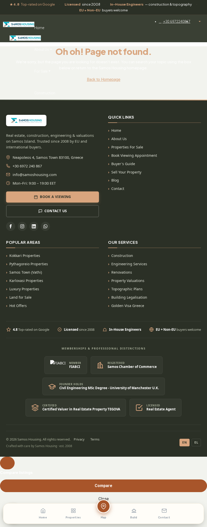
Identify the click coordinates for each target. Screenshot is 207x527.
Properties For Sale (127, 147)
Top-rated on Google (32, 4)
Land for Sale (20, 297)
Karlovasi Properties (26, 280)
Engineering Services (129, 263)
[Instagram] (22, 226)
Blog (115, 180)
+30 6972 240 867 (27, 165)
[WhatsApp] (45, 226)
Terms (94, 439)
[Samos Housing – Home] (18, 23)
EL (196, 442)
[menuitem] (174, 21)
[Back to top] (7, 463)
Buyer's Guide (123, 163)
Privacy (79, 439)
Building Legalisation (129, 297)
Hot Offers (18, 305)
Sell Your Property (126, 172)
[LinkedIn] (33, 226)
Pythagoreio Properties (28, 263)
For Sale (40, 71)
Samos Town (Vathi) (25, 272)
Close (103, 498)
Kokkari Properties (24, 255)
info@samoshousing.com (35, 174)
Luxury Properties (24, 289)
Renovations (121, 272)
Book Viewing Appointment (134, 155)
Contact (117, 188)
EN (184, 442)
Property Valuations (127, 280)
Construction (44, 93)
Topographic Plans (127, 289)
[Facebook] (10, 226)
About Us (41, 50)
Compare (103, 485)
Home (39, 28)
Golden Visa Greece (127, 305)
